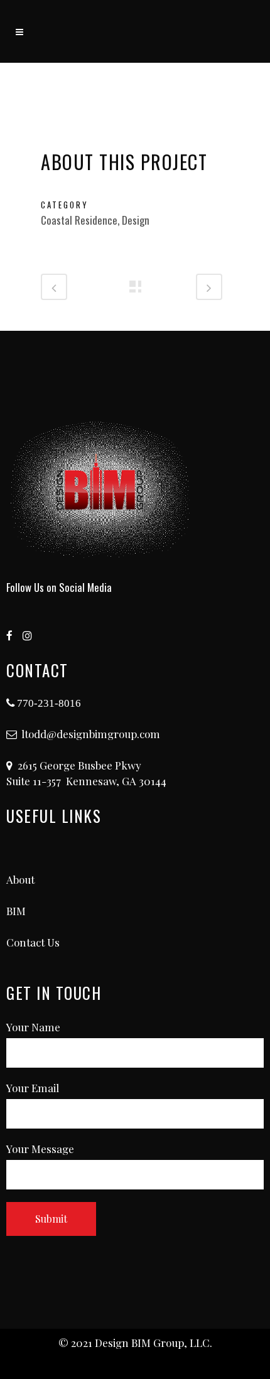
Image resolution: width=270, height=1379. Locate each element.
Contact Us (33, 942)
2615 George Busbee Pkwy (79, 765)
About (20, 879)
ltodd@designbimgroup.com (90, 734)
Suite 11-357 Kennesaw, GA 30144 (86, 781)
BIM (16, 911)
